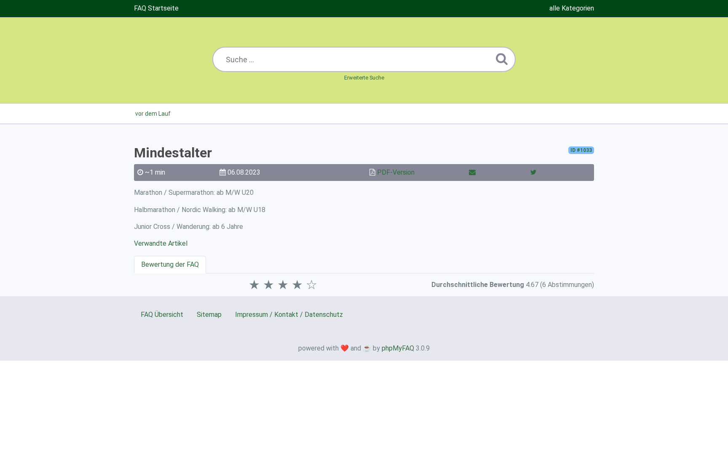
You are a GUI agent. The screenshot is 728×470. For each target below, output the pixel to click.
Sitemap (209, 315)
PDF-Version (396, 172)
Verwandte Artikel (160, 243)
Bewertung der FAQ (170, 264)
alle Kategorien (571, 8)
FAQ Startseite (156, 8)
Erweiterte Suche (364, 77)
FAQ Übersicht (162, 315)
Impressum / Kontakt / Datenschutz (289, 315)
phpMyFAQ (398, 348)
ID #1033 (581, 150)
